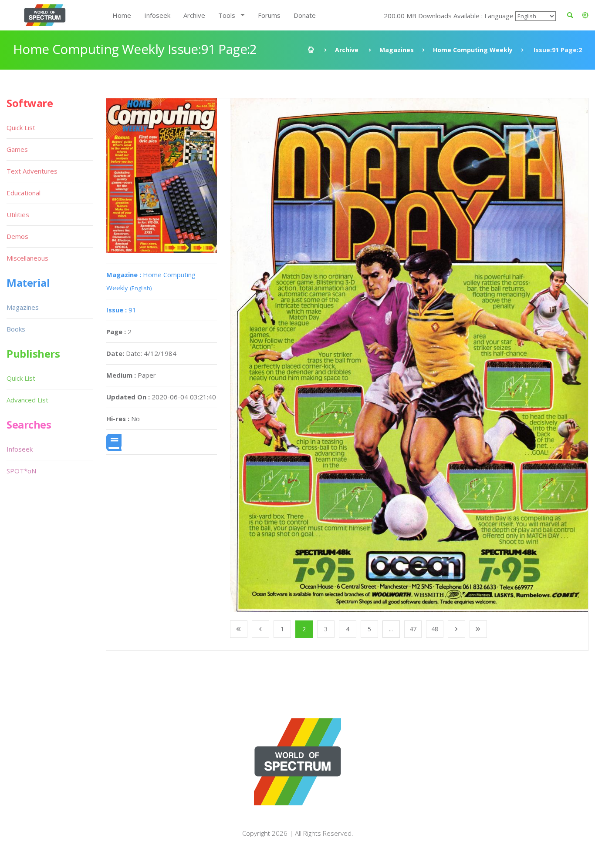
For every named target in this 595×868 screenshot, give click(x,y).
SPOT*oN (21, 470)
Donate (305, 15)
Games (17, 149)
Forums (269, 15)
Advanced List (27, 399)
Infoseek (157, 15)
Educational (24, 192)
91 (121, 309)
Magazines (396, 50)
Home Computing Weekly (473, 50)
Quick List (21, 127)
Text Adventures (32, 171)
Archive (194, 15)
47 (412, 629)
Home (121, 15)
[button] (585, 15)
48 (434, 629)
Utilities (18, 214)
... (391, 629)
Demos (17, 236)
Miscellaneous (27, 258)
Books (16, 329)
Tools (226, 15)
